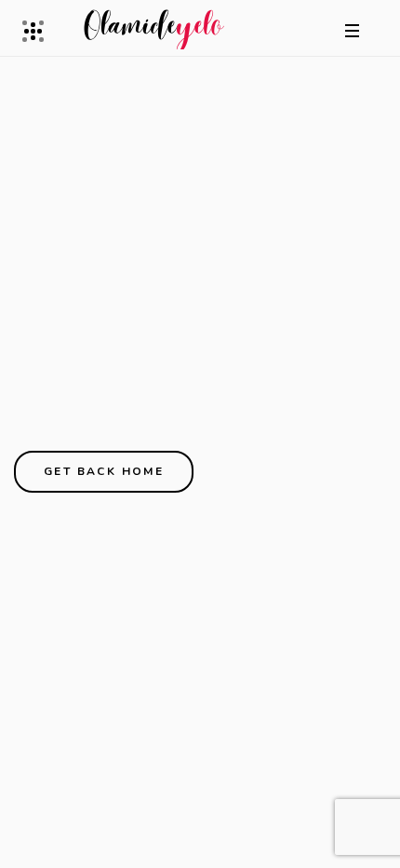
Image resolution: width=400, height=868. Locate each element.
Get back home (104, 471)
